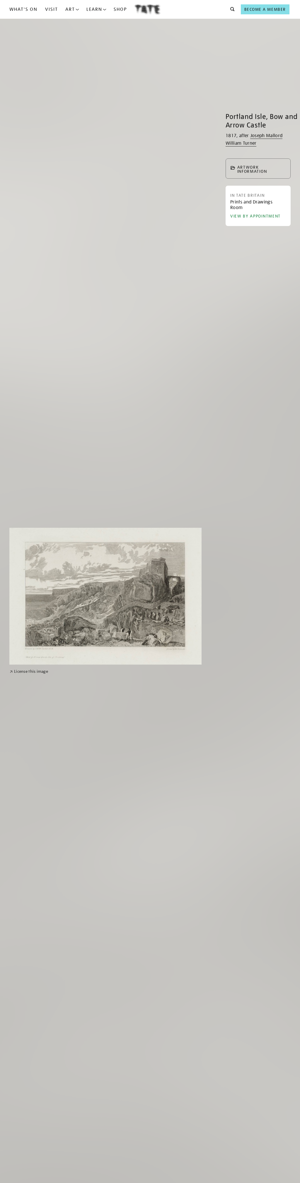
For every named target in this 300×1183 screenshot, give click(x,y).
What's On (23, 9)
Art (70, 9)
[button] (230, 9)
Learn (94, 9)
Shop (120, 9)
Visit (51, 9)
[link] (28, 671)
